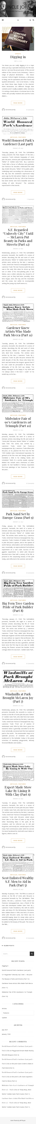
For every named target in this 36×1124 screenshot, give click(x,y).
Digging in (18, 57)
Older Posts (8, 945)
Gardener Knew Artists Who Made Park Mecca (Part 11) (18, 331)
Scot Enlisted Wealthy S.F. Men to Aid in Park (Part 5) (18, 881)
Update (18, 54)
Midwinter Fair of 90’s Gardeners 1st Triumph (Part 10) (18, 422)
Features (22, 137)
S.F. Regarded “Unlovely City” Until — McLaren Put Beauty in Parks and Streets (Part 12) (18, 237)
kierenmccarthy (10, 110)
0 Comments (30, 110)
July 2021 (5, 1030)
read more (18, 103)
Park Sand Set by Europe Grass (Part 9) (18, 516)
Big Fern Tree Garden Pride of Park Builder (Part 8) (18, 607)
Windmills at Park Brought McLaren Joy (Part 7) (18, 697)
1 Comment (30, 199)
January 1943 (6, 1034)
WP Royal (22, 1120)
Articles (13, 137)
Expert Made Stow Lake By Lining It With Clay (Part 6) (18, 790)
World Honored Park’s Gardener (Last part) (18, 142)
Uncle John (18, 7)
